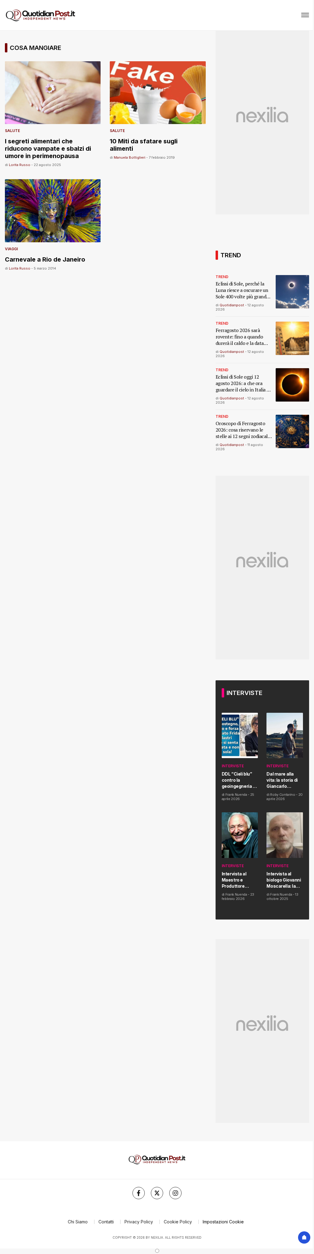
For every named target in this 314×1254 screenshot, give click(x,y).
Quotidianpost (232, 305)
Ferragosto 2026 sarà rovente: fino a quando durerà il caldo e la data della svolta (240, 336)
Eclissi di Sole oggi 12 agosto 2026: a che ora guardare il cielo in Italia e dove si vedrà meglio (242, 383)
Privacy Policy (138, 1221)
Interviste (233, 766)
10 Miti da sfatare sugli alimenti (144, 145)
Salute (12, 130)
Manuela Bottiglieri (129, 157)
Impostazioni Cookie (223, 1221)
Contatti (106, 1221)
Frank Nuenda (236, 794)
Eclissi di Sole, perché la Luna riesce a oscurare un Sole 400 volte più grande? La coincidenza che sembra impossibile (243, 290)
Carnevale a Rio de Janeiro (45, 259)
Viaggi (11, 249)
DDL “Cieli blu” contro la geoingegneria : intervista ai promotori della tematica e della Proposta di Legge (238, 780)
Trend (222, 276)
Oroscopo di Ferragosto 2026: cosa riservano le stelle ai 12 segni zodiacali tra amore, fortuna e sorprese (242, 430)
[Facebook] (138, 1193)
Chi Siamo (78, 1221)
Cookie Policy (178, 1221)
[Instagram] (175, 1193)
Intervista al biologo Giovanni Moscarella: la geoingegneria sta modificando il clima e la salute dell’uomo (283, 880)
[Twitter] (157, 1193)
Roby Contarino (282, 794)
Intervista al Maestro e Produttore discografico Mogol (235, 880)
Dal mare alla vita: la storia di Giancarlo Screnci (281, 780)
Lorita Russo (19, 165)
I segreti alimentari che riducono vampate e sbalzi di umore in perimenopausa (48, 149)
